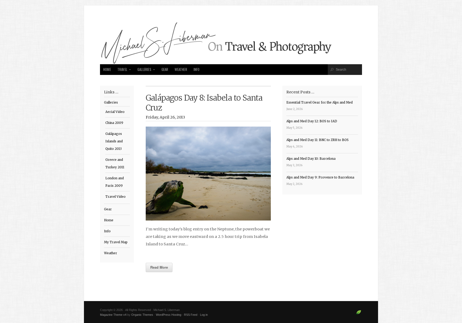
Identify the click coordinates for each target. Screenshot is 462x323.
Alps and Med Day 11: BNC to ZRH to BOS (317, 140)
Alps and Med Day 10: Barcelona (311, 159)
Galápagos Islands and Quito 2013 (114, 141)
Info (197, 69)
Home (107, 69)
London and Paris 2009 (114, 182)
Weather (181, 69)
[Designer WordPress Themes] (358, 314)
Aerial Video (115, 112)
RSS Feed (190, 314)
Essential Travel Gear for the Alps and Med (319, 102)
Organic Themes (142, 314)
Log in (204, 314)
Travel (122, 69)
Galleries (144, 69)
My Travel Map (116, 242)
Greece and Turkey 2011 (114, 163)
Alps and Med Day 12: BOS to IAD (311, 121)
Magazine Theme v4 (113, 314)
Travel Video (115, 197)
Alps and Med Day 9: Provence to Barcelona (320, 177)
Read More (159, 267)
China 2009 (114, 123)
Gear (164, 69)
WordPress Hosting (168, 314)
